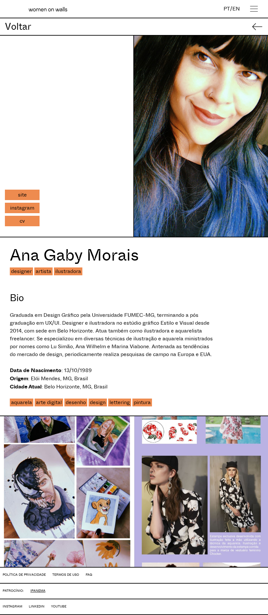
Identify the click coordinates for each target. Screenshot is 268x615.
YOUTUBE (58, 606)
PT (227, 8)
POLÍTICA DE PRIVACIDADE (24, 574)
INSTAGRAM (12, 606)
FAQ (89, 574)
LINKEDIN (36, 606)
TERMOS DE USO (65, 574)
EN (236, 8)
